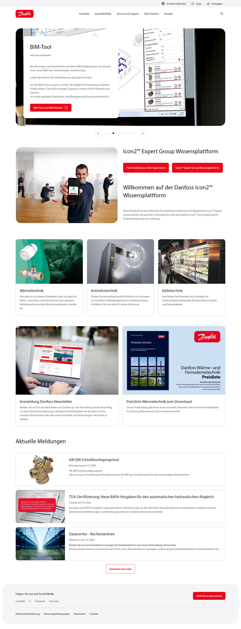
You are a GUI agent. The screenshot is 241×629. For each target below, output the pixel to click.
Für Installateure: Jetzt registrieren (146, 167)
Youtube (54, 601)
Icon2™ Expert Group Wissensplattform (197, 167)
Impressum (80, 613)
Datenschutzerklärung (28, 613)
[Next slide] (143, 133)
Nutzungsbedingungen (57, 613)
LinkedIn (20, 601)
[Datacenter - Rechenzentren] (40, 543)
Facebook (40, 601)
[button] (196, 3)
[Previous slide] (98, 133)
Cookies (94, 613)
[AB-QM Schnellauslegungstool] (40, 469)
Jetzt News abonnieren (209, 595)
